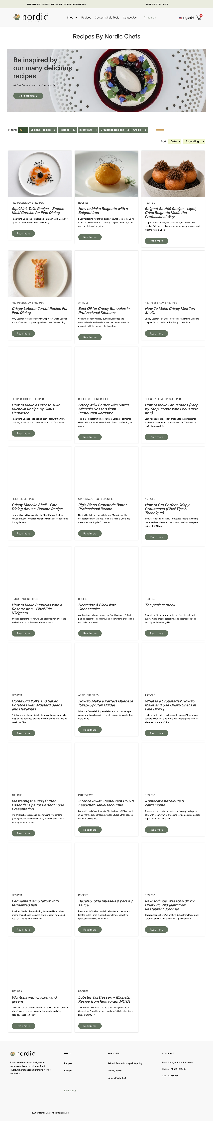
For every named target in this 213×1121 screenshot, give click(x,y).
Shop (70, 17)
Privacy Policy (114, 1070)
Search (151, 17)
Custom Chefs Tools (107, 17)
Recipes (86, 17)
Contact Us (130, 17)
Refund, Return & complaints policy (125, 1063)
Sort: (164, 141)
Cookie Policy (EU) (117, 1078)
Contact (68, 1070)
